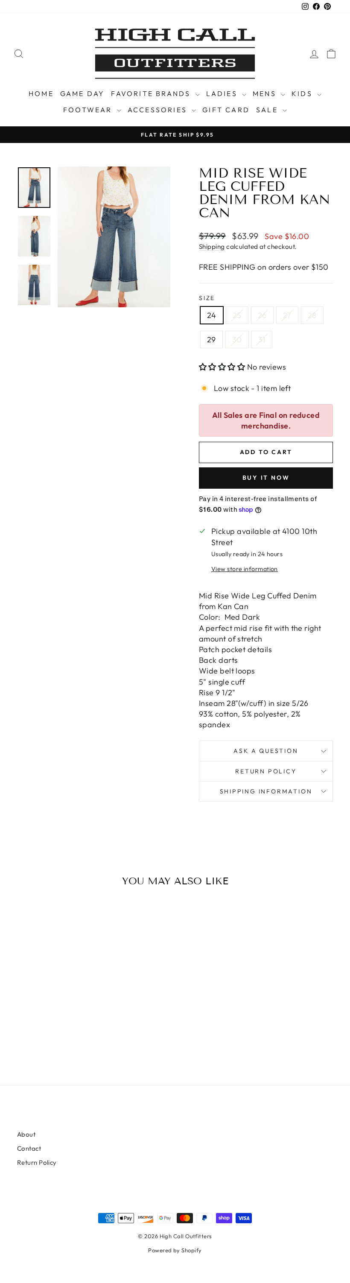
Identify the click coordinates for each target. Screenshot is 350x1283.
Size (207, 298)
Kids (303, 93)
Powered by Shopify (174, 1250)
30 (237, 339)
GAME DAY (82, 93)
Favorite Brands (152, 93)
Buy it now (266, 477)
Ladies (223, 93)
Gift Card (226, 109)
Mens (266, 93)
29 (211, 339)
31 (261, 339)
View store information (244, 569)
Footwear (89, 109)
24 (211, 315)
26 (262, 315)
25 (237, 315)
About (26, 1134)
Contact (29, 1148)
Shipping (212, 246)
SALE (268, 109)
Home (41, 93)
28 (312, 315)
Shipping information (266, 791)
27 (287, 315)
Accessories (159, 109)
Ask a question (265, 751)
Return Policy (265, 771)
